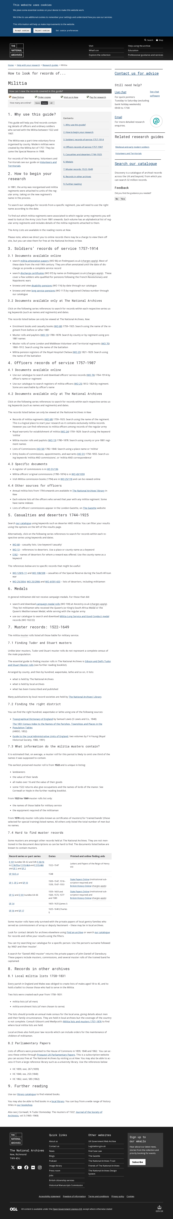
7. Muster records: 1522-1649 (78, 169)
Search (150, 40)
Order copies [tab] (44, 97)
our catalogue (23, 523)
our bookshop (24, 1104)
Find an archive (75, 932)
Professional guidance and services (145, 54)
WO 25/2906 (33, 581)
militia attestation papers (34, 260)
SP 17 (21, 910)
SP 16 (11, 910)
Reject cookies (42, 30)
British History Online (80, 886)
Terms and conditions (98, 1196)
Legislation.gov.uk (97, 1146)
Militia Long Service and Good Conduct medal (84, 616)
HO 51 (81, 453)
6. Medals (68, 161)
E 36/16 (40, 862)
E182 (15, 554)
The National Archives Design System (102, 1172)
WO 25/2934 (19, 581)
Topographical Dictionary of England (33, 719)
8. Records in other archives (77, 176)
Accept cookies (22, 30)
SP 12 (11, 895)
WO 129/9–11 (20, 573)
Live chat (120, 92)
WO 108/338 (38, 573)
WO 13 (44, 334)
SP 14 (11, 903)
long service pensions (43, 290)
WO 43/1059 (78, 474)
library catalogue (26, 1094)
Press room (54, 1170)
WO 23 (76, 352)
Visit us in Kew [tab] (71, 97)
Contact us (54, 1146)
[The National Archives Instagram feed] (40, 1167)
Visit (91, 45)
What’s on (94, 50)
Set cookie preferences (67, 30)
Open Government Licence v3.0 (67, 1209)
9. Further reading (72, 183)
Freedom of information (74, 1196)
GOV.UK (159, 1211)
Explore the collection (99, 54)
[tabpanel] (60, 103)
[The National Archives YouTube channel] (20, 1167)
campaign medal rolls (48, 603)
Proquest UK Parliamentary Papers (56, 1054)
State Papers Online (79, 879)
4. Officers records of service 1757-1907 (83, 146)
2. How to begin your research (78, 132)
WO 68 (58, 326)
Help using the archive (139, 45)
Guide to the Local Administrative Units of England (40, 736)
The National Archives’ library (88, 490)
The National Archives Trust (101, 1161)
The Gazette (89, 507)
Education (133, 50)
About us (53, 1141)
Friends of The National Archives (103, 1165)
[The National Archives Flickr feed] (33, 1167)
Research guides (50, 65)
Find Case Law (95, 1151)
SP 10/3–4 (13, 874)
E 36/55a (16, 865)
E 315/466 (39, 865)
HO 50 (40, 448)
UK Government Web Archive (102, 1141)
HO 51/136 (52, 469)
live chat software (155, 93)
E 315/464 (25, 865)
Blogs (52, 1156)
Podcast (53, 1161)
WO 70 (105, 343)
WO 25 (78, 383)
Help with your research (28, 65)
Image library (55, 1165)
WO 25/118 (66, 479)
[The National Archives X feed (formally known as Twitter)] (13, 1167)
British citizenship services (61, 1180)
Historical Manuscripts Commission (66, 1185)
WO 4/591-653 (52, 581)
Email (118, 117)
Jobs (51, 1175)
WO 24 (64, 431)
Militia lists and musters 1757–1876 (82, 1021)
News (51, 1151)
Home (11, 65)
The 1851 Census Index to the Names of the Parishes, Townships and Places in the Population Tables (57, 725)
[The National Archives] (17, 50)
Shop (161, 40)
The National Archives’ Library (85, 696)
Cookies (130, 1196)
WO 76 (90, 374)
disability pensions (41, 285)
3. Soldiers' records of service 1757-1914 (83, 139)
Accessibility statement (49, 1196)
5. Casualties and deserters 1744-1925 (82, 154)
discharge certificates (32, 273)
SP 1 (15, 868)
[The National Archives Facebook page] (26, 1167)
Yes (123, 198)
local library (57, 1101)
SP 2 (24, 868)
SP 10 (25, 882)
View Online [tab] (18, 97)
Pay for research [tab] (98, 97)
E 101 (11, 862)
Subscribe (137, 1162)
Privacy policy (117, 1196)
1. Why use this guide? (74, 124)
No (117, 198)
